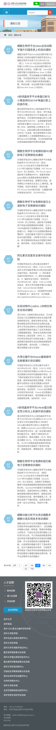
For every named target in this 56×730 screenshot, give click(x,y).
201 (49, 566)
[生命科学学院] (15, 4)
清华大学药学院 (11, 643)
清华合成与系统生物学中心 (16, 638)
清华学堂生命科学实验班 (15, 695)
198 (32, 566)
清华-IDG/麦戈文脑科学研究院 (17, 628)
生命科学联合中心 (12, 681)
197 (26, 566)
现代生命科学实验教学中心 (16, 676)
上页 (14, 566)
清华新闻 (8, 624)
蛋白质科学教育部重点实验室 (17, 662)
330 (25, 569)
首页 (10, 35)
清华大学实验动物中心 (14, 666)
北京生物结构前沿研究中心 (16, 690)
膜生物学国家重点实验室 (15, 652)
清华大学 (8, 619)
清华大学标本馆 (11, 685)
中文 (42, 4)
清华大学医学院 (11, 633)
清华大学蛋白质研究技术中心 (17, 657)
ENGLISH (51, 4)
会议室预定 (13, 610)
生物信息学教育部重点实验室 (17, 671)
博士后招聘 (11, 596)
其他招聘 (10, 601)
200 (43, 566)
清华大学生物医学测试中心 (16, 647)
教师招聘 (10, 591)
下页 (32, 569)
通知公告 (17, 35)
